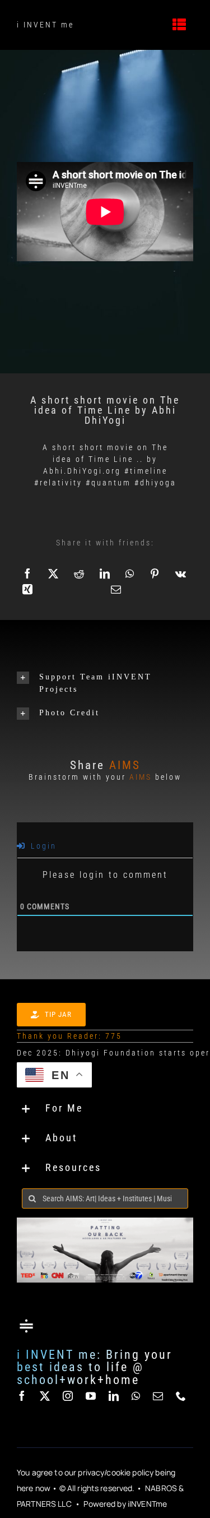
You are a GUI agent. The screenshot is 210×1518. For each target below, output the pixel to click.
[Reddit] (79, 573)
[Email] (116, 589)
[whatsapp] (137, 1396)
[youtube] (91, 1396)
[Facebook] (28, 573)
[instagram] (68, 1396)
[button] (105, 683)
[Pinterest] (155, 573)
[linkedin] (114, 1396)
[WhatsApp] (130, 573)
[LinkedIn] (105, 573)
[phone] (182, 1396)
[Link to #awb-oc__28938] (180, 24)
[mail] (159, 1396)
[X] (54, 573)
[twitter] (46, 1396)
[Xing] (28, 589)
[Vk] (181, 573)
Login (42, 845)
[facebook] (23, 1396)
